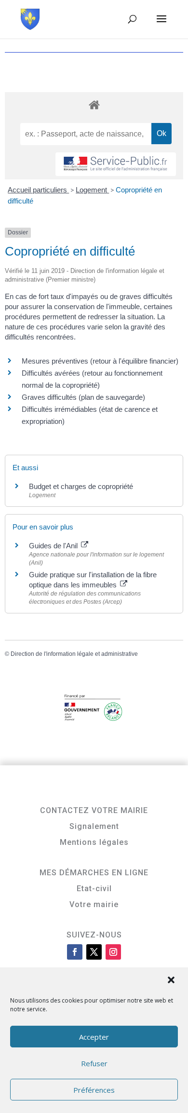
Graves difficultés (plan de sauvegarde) (83, 397)
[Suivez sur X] (94, 952)
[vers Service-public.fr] (115, 164)
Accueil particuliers (38, 190)
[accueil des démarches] (94, 104)
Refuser (94, 1063)
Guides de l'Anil (54, 546)
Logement (92, 190)
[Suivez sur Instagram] (113, 952)
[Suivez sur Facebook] (74, 952)
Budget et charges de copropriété (81, 486)
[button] (172, 981)
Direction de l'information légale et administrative (74, 654)
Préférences (94, 1090)
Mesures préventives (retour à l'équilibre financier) (100, 361)
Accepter (94, 1037)
